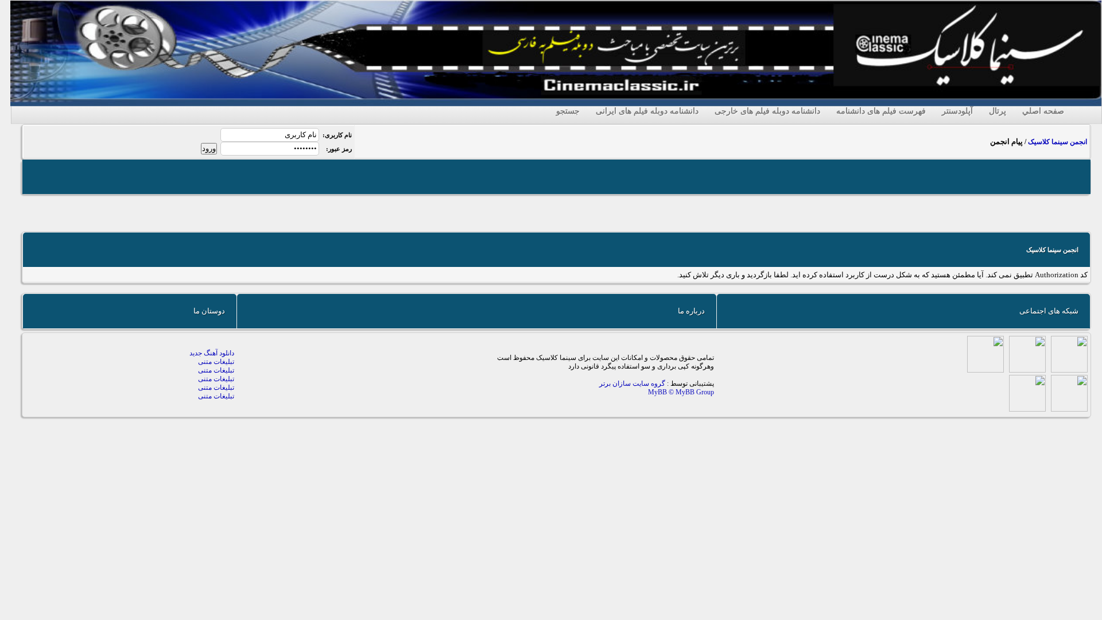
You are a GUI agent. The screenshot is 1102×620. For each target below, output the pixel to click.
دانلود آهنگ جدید (211, 353)
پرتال (997, 111)
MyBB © (662, 392)
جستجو (568, 111)
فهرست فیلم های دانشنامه (881, 111)
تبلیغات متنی (216, 362)
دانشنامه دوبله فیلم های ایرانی (647, 111)
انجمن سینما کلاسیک (1057, 142)
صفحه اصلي (1043, 111)
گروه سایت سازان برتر (633, 383)
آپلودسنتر (957, 111)
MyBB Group (695, 392)
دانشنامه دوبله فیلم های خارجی (767, 111)
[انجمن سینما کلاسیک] (555, 103)
